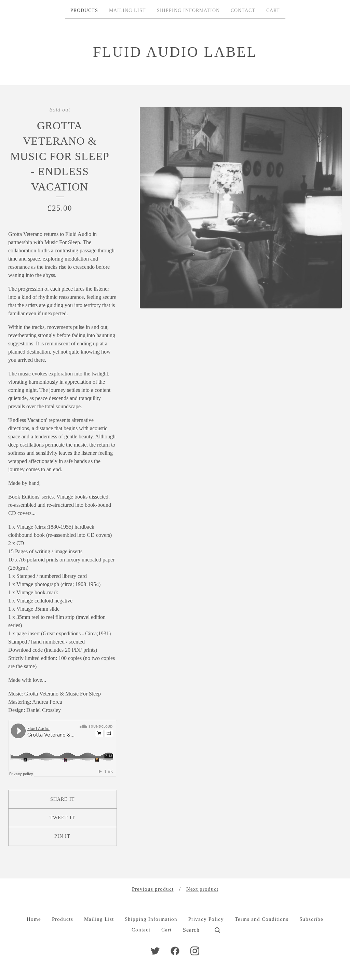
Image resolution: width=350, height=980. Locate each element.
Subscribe (311, 919)
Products (84, 10)
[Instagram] (195, 951)
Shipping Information (188, 10)
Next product (202, 889)
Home (34, 919)
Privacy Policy (206, 919)
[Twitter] (155, 951)
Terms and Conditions (261, 919)
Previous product (153, 889)
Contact (243, 10)
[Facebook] (175, 951)
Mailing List (127, 10)
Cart (273, 10)
